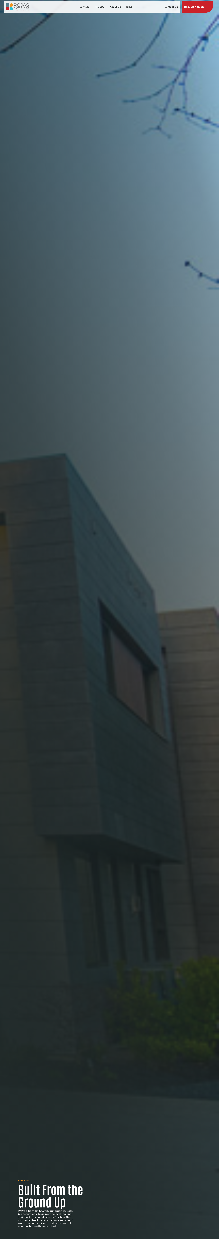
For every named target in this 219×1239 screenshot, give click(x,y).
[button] (84, 7)
